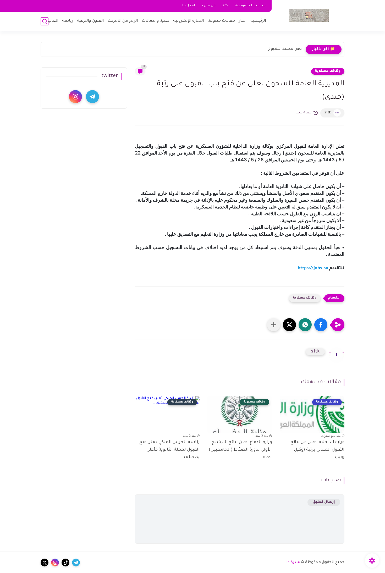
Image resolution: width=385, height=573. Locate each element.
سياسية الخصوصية (250, 6)
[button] (320, 324)
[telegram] (92, 96)
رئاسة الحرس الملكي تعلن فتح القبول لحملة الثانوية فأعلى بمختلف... (169, 450)
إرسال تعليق (324, 502)
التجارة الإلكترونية (188, 21)
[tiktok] (65, 562)
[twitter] (44, 562)
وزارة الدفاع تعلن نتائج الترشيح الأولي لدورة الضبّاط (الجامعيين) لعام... (240, 450)
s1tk (225, 6)
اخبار (242, 21)
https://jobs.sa (313, 268)
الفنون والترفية (90, 21)
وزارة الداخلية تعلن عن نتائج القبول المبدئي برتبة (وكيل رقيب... (317, 450)
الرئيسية (258, 21)
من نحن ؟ (209, 6)
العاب (52, 21)
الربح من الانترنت (123, 21)
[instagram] (75, 96)
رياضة (67, 21)
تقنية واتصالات (155, 21)
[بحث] (44, 21)
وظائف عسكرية (327, 71)
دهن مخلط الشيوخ (285, 49)
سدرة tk (293, 562)
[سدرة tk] (309, 15)
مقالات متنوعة (221, 21)
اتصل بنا (188, 6)
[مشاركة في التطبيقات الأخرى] (273, 324)
